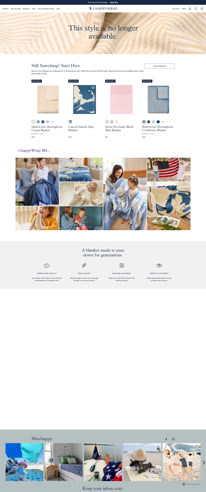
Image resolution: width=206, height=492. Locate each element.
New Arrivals (16, 8)
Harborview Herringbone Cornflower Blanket (77, 218)
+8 (52, 122)
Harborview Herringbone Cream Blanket (77, 193)
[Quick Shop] (60, 115)
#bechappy (41, 439)
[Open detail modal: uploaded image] (24, 462)
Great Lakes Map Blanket (165, 205)
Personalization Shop (46, 8)
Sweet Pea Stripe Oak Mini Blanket (33, 218)
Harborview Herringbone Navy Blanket (34, 181)
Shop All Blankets (159, 66)
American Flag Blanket (165, 169)
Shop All (5, 8)
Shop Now (114, 2)
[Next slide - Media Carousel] (203, 462)
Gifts (33, 8)
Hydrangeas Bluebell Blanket (121, 193)
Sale (58, 8)
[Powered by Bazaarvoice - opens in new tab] (192, 484)
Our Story (176, 8)
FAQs (184, 8)
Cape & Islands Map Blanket (77, 169)
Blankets (26, 8)
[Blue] (70, 122)
